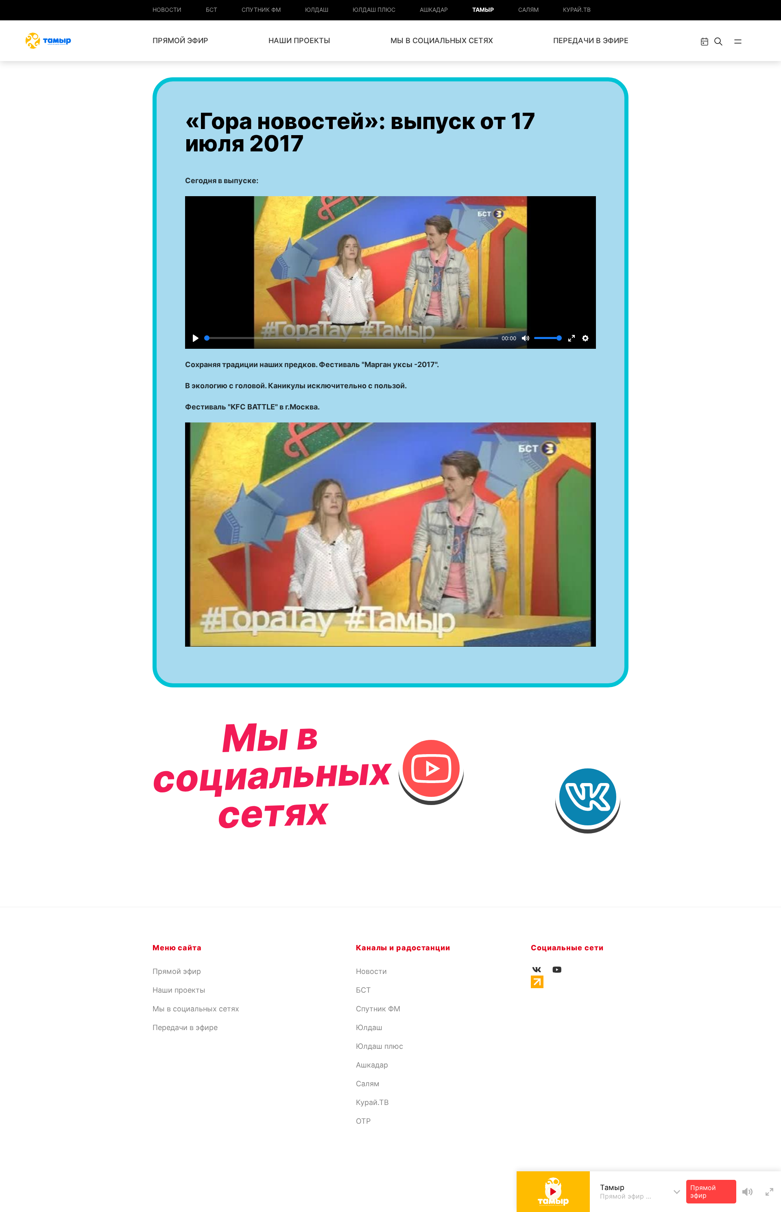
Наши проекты (299, 40)
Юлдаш (316, 9)
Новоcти (167, 9)
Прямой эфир (180, 40)
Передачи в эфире (590, 40)
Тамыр (483, 9)
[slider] (351, 338)
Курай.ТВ (577, 9)
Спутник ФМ (261, 9)
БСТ (211, 9)
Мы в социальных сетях (441, 40)
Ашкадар (434, 9)
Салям (528, 9)
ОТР (363, 1121)
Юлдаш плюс (374, 9)
